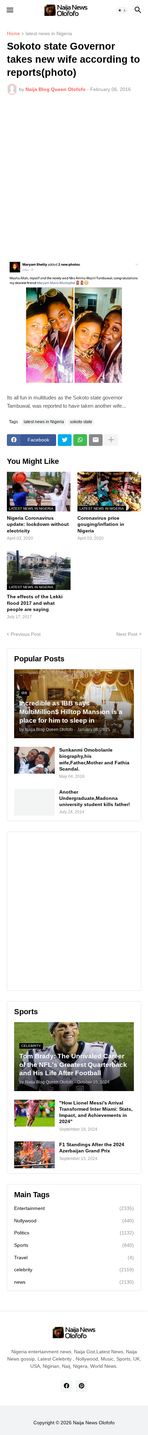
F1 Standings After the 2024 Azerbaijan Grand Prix (91, 1147)
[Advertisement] (74, 177)
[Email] (96, 440)
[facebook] (66, 1386)
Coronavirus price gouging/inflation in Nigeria (100, 524)
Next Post (126, 634)
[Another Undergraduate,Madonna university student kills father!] (34, 802)
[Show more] (111, 440)
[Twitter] (65, 440)
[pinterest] (81, 1386)
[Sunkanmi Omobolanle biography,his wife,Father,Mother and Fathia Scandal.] (34, 760)
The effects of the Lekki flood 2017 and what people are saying (35, 603)
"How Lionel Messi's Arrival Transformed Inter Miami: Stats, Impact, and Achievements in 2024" (96, 1112)
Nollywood (74, 1220)
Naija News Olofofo (94, 1422)
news (74, 1282)
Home (13, 33)
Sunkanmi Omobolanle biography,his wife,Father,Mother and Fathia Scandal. (94, 759)
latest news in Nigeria (48, 33)
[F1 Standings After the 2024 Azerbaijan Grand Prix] (34, 1154)
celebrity (74, 1269)
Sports (74, 1245)
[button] (9, 10)
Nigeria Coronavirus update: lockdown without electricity (38, 524)
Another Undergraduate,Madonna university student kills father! (94, 798)
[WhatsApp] (80, 440)
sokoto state (81, 421)
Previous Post (26, 634)
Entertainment (74, 1208)
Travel (74, 1257)
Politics (74, 1232)
